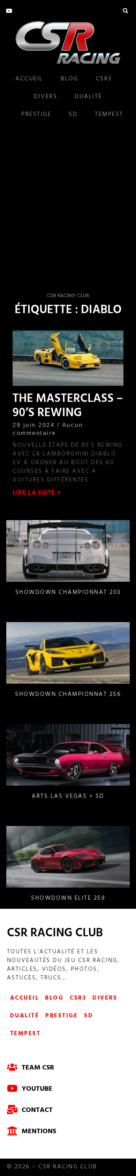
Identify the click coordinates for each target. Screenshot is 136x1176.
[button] (125, 10)
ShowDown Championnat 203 (68, 592)
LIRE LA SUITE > (37, 493)
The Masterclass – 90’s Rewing (68, 407)
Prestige (36, 114)
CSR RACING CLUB (55, 934)
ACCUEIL (29, 79)
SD (73, 114)
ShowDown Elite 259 (68, 898)
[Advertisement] (68, 202)
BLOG (69, 79)
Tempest (109, 114)
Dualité (88, 97)
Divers (45, 97)
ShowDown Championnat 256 (68, 694)
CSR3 (104, 79)
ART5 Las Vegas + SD (68, 796)
